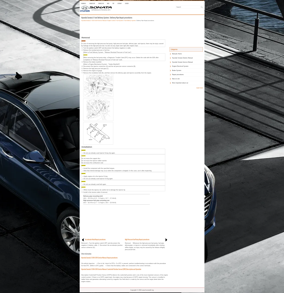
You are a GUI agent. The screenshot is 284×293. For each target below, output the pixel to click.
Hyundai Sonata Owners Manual (182, 58)
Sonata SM (101, 3)
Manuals (83, 3)
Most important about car (180, 83)
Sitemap (119, 3)
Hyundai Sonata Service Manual (182, 62)
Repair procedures (178, 74)
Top (113, 3)
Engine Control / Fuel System (115, 20)
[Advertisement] (124, 28)
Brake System (176, 70)
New (108, 3)
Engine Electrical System (180, 66)
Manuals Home (177, 54)
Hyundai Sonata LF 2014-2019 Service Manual (93, 20)
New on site (176, 79)
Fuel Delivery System (130, 20)
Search (127, 3)
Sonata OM (92, 3)
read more (199, 88)
